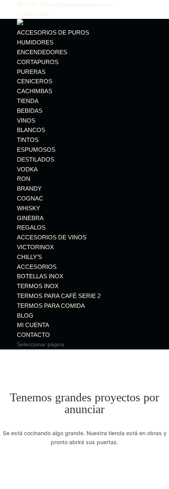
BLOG (25, 315)
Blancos (31, 130)
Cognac (30, 198)
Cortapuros (38, 62)
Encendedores (42, 52)
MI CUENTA (33, 325)
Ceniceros (34, 81)
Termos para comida (51, 305)
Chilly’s (29, 257)
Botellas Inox (40, 276)
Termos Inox (38, 286)
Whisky (28, 208)
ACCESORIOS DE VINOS (51, 237)
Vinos (26, 120)
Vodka (27, 169)
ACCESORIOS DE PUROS (53, 32)
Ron (23, 178)
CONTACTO (33, 334)
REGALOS (31, 227)
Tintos (28, 139)
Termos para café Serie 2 (59, 295)
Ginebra (30, 218)
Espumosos (36, 149)
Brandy (29, 188)
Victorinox (35, 247)
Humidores (35, 42)
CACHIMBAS (34, 91)
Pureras (31, 71)
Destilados (35, 159)
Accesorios (37, 266)
